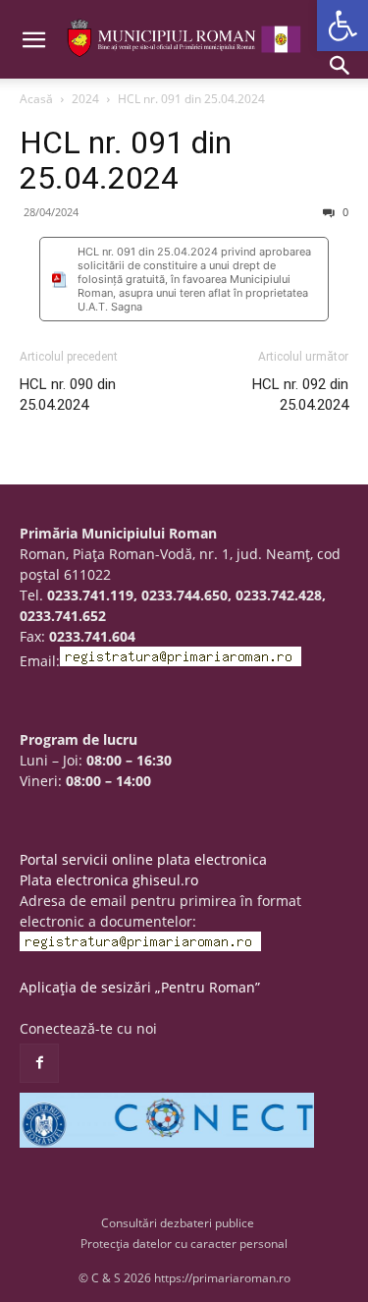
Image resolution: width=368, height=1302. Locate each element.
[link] (342, 25)
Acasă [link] (36, 98)
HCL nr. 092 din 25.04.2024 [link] (300, 394)
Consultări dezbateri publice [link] (177, 1223)
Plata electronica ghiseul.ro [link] (109, 880)
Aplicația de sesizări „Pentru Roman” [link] (140, 987)
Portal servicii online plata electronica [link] (143, 859)
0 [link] (344, 211)
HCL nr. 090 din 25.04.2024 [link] (68, 394)
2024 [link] (85, 98)
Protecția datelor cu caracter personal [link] (184, 1243)
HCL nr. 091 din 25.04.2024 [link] (126, 160)
